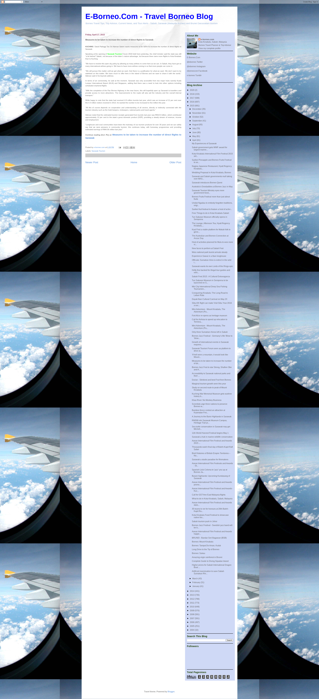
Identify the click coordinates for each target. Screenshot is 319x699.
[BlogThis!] (126, 147)
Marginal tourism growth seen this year (209, 384)
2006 (192, 622)
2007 (192, 618)
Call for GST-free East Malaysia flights (208, 495)
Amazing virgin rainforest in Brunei (207, 557)
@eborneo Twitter (195, 62)
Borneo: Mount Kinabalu (202, 542)
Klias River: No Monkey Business (206, 400)
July (194, 128)
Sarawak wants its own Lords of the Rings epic (212, 266)
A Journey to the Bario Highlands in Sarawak (211, 416)
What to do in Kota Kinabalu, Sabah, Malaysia (212, 499)
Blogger (171, 692)
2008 (192, 614)
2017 (192, 98)
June (194, 132)
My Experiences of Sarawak (204, 143)
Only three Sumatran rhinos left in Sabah (210, 332)
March (195, 578)
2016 (192, 102)
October (196, 117)
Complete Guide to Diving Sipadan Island (210, 561)
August (195, 125)
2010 (192, 607)
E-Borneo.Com (193, 57)
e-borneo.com (207, 39)
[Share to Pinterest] (134, 147)
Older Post (175, 162)
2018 (192, 94)
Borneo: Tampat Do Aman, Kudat (206, 545)
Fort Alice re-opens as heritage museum (209, 316)
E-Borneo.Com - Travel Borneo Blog (149, 16)
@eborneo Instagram (196, 66)
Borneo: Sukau (198, 553)
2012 (192, 599)
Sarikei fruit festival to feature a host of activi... (212, 209)
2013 (192, 595)
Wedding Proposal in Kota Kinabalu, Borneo (211, 172)
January (196, 586)
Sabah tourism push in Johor (204, 521)
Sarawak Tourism (98, 151)
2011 (192, 603)
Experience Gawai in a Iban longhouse (209, 256)
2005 (192, 626)
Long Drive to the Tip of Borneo (205, 549)
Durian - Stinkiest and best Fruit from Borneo (211, 380)
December (197, 109)
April (194, 140)
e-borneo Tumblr (194, 75)
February (196, 582)
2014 (192, 591)
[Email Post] (119, 147)
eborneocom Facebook (197, 71)
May (194, 136)
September (197, 121)
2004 (192, 630)
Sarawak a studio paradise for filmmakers (210, 459)
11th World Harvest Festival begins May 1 (210, 433)
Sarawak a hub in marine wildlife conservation (212, 437)
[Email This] (124, 147)
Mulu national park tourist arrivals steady (209, 252)
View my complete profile (209, 48)
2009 (192, 610)
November (197, 113)
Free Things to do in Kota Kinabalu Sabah (210, 213)
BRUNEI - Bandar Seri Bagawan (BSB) (209, 538)
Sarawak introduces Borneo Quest (207, 183)
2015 (192, 106)
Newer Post (91, 162)
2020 (192, 90)
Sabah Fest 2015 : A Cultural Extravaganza (211, 276)
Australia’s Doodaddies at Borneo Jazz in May (212, 187)
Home (134, 162)
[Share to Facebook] (131, 147)
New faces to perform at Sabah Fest (207, 248)
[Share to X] (129, 147)
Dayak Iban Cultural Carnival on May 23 (209, 299)
